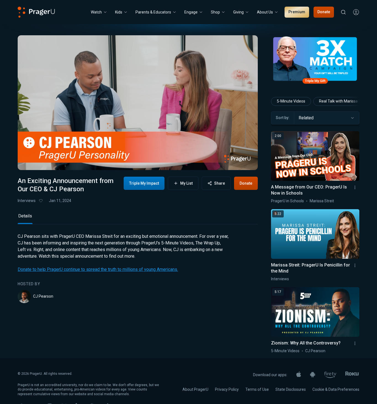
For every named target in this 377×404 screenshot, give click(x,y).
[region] (138, 102)
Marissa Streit (322, 201)
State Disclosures (290, 389)
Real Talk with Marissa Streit (343, 101)
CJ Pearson (43, 296)
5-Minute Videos (291, 101)
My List (186, 183)
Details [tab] (25, 216)
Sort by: (283, 117)
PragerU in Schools (287, 201)
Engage (191, 12)
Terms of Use (257, 389)
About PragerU (195, 389)
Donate (323, 12)
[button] (28, 161)
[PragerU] (36, 12)
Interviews (27, 200)
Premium (296, 12)
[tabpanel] (138, 268)
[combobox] (326, 118)
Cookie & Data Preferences (335, 389)
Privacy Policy (227, 389)
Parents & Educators (153, 12)
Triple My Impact (144, 183)
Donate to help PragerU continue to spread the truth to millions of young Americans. (98, 269)
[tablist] (138, 218)
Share (219, 183)
